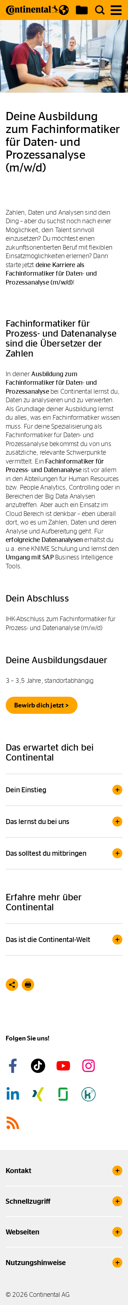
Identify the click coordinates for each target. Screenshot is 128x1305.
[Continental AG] (32, 10)
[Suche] (100, 10)
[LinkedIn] (14, 1094)
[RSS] (14, 1123)
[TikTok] (39, 1066)
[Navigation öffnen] (116, 10)
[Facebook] (14, 1066)
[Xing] (39, 1094)
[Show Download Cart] (82, 10)
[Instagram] (89, 1066)
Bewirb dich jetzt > (41, 705)
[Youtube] (64, 1066)
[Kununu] (89, 1094)
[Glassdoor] (64, 1094)
